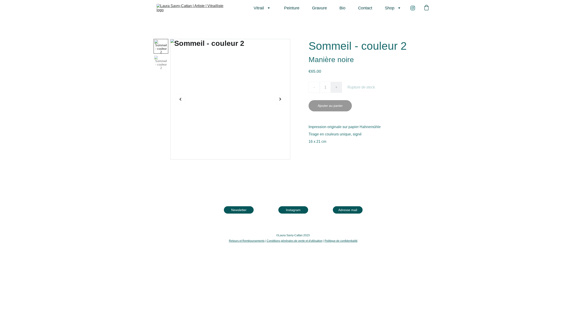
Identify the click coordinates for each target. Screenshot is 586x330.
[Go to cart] (426, 8)
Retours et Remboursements (247, 240)
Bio (342, 8)
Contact (365, 8)
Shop (389, 8)
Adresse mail (347, 210)
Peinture (291, 8)
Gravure (319, 8)
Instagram (293, 210)
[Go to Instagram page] (412, 8)
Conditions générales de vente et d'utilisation (295, 240)
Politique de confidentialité (341, 240)
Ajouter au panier (330, 105)
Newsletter (239, 210)
